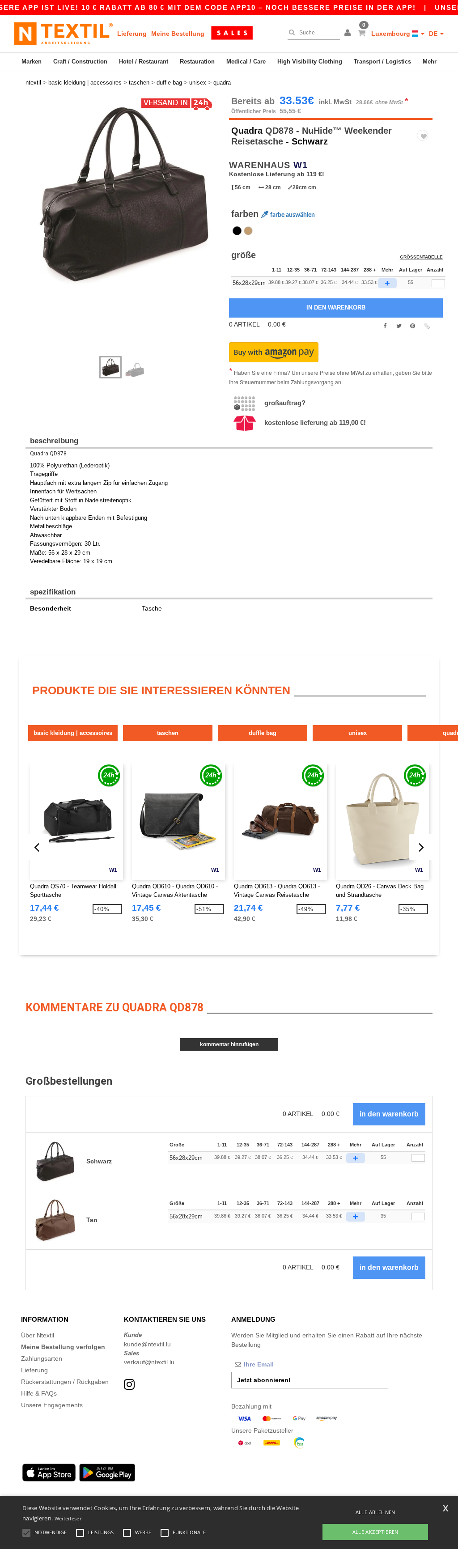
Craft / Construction (80, 61)
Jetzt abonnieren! (264, 1379)
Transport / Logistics (382, 61)
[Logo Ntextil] (63, 33)
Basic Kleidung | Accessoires (73, 733)
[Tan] (248, 230)
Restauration (197, 61)
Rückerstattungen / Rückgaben (65, 1381)
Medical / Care (246, 61)
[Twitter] (399, 326)
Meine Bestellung (177, 33)
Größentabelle (421, 257)
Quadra (247, 131)
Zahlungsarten (41, 1358)
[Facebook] (385, 326)
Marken (31, 61)
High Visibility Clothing (309, 61)
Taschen (167, 733)
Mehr (430, 61)
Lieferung (132, 33)
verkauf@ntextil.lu (149, 1362)
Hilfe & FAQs (39, 1393)
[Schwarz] (237, 230)
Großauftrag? (284, 403)
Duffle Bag (262, 733)
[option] (123, 194)
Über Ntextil (37, 1335)
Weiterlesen (69, 1518)
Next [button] (31, 230)
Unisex (357, 733)
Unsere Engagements (52, 1405)
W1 (300, 165)
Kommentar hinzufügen (229, 1044)
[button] (348, 33)
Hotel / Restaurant (143, 61)
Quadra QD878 (48, 453)
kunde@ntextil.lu (147, 1344)
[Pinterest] (412, 326)
